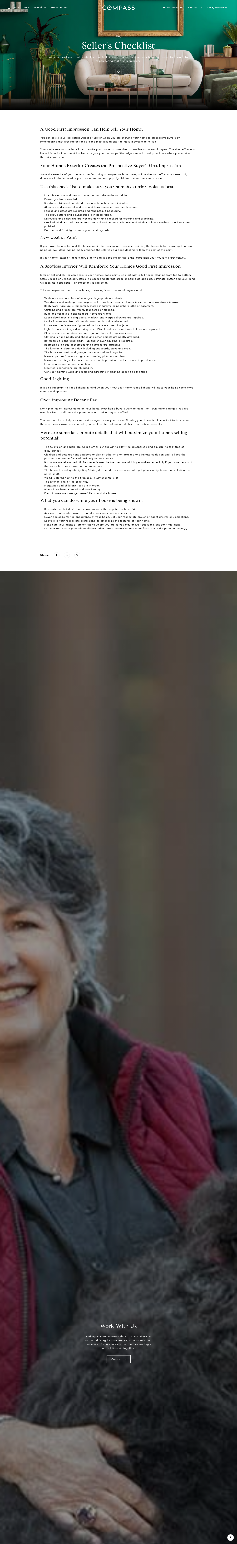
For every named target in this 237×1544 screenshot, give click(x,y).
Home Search (59, 7)
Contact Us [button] (118, 1359)
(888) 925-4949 (217, 7)
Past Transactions (35, 7)
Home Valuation (173, 7)
